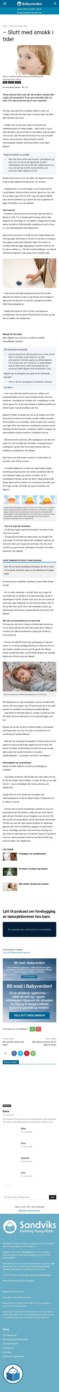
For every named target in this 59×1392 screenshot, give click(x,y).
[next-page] (9, 1186)
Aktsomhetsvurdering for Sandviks (18, 1281)
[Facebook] (14, 1053)
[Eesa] (29, 1088)
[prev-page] (4, 1186)
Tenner (18, 82)
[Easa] (11, 1176)
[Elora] (11, 1146)
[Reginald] (11, 1161)
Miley (23, 1128)
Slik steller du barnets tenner (34, 884)
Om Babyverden (10, 1335)
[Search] (55, 3)
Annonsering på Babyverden (15, 1339)
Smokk (11, 82)
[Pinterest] (27, 1053)
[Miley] (11, 1131)
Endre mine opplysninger (14, 1356)
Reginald (25, 1158)
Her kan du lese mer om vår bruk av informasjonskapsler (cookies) (29, 1266)
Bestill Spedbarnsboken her (29, 12)
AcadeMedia (28, 1252)
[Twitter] (20, 1053)
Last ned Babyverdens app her (16, 952)
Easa (23, 1173)
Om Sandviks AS (10, 1343)
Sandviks (7, 1243)
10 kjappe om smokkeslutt (32, 853)
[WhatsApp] (33, 1053)
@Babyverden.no (29, 1210)
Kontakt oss (8, 1348)
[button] (4, 3)
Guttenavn (7, 1105)
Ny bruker (7, 1352)
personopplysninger (42, 1275)
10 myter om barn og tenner (33, 868)
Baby (5, 26)
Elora (23, 1143)
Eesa (6, 1111)
